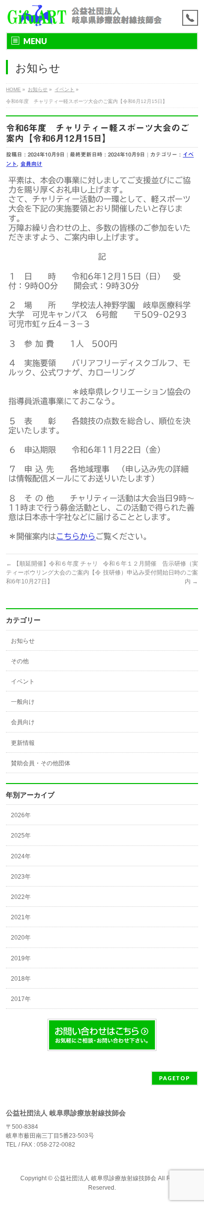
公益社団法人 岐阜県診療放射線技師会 (105, 1178)
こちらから (76, 536)
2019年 (21, 958)
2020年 (21, 937)
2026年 (21, 815)
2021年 (21, 917)
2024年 (21, 856)
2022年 (21, 896)
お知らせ (23, 640)
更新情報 (23, 742)
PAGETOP (174, 1078)
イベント (23, 681)
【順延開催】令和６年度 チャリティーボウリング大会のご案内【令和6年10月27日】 (53, 572)
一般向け (23, 701)
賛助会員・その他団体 (40, 763)
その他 (20, 661)
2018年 (21, 978)
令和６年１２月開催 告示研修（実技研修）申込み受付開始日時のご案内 (150, 572)
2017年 (21, 999)
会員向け (31, 163)
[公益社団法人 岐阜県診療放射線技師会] (84, 16)
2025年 (21, 835)
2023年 (21, 876)
